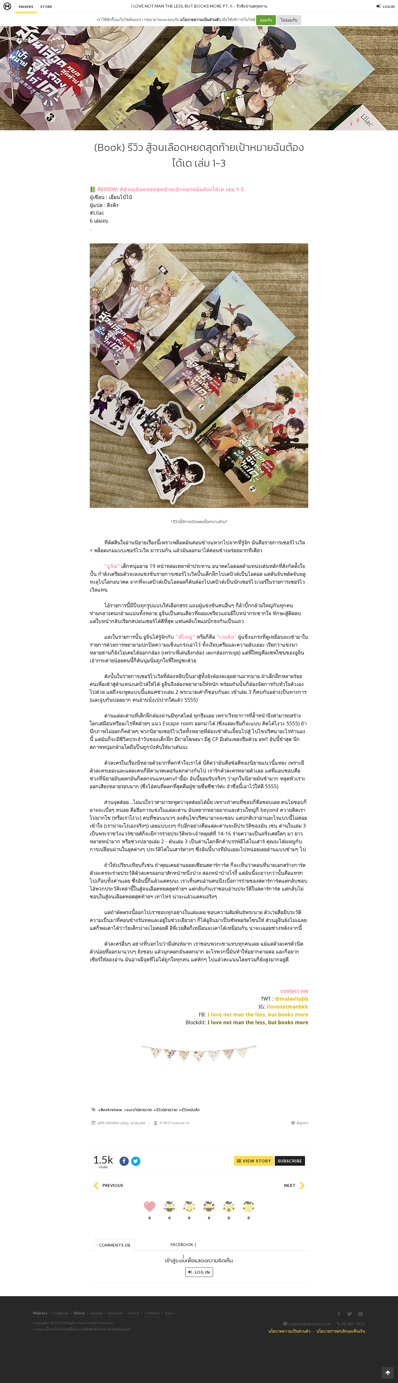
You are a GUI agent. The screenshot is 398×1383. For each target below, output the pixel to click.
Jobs (169, 1312)
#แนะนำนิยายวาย (138, 1110)
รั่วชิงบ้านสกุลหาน (252, 5)
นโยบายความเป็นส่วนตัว (200, 19)
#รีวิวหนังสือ (189, 1110)
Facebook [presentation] (183, 1246)
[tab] (114, 1244)
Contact (152, 1312)
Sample (96, 1312)
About (134, 1312)
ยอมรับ (266, 19)
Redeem (115, 1312)
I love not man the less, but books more (257, 1014)
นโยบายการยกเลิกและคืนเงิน (340, 1331)
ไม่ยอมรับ (289, 19)
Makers (26, 6)
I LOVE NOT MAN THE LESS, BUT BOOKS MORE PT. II (182, 5)
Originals (60, 1312)
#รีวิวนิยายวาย (165, 1110)
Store (46, 6)
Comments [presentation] (114, 1245)
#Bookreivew (110, 1110)
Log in (201, 1272)
